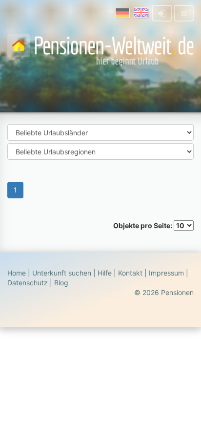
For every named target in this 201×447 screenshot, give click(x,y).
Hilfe (105, 273)
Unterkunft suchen (61, 273)
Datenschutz (27, 282)
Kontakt (130, 273)
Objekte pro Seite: (143, 225)
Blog (61, 282)
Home (16, 273)
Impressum (166, 273)
